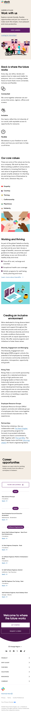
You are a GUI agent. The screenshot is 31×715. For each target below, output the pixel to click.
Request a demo (15, 631)
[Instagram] (10, 651)
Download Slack (6, 693)
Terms (9, 697)
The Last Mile (20, 438)
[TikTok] (24, 651)
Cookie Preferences (18, 697)
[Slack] (5, 2)
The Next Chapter (21, 428)
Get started (15, 625)
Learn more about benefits (11, 277)
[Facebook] (13, 651)
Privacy (3, 697)
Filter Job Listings (14, 484)
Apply (3, 501)
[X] (17, 651)
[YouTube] (21, 651)
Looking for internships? (9, 35)
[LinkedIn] (6, 651)
